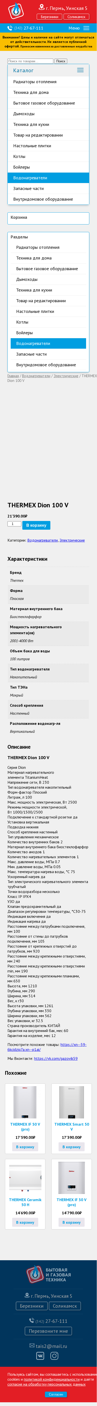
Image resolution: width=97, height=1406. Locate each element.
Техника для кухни (31, 124)
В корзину (36, 525)
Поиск (60, 61)
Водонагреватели (30, 178)
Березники (49, 16)
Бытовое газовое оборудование (44, 103)
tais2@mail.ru (51, 1346)
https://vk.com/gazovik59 (56, 1058)
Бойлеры (21, 167)
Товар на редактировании (38, 135)
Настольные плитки (32, 145)
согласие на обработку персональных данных (46, 1384)
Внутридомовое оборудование (43, 199)
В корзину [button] (25, 1146)
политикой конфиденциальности (52, 1379)
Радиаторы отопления (35, 81)
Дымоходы (23, 113)
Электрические (66, 375)
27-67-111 (28, 28)
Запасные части (28, 188)
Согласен (56, 1394)
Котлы (19, 156)
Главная (13, 375)
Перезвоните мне (48, 1331)
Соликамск (76, 16)
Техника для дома (31, 92)
